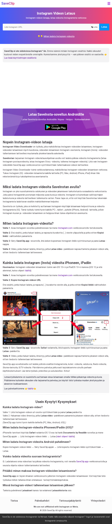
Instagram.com (65, 228)
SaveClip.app (82, 461)
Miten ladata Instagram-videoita (59, 36)
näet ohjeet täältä (65, 436)
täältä (28, 270)
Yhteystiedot (98, 500)
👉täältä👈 (30, 388)
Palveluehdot (42, 500)
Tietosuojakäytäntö (70, 500)
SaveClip (8, 3)
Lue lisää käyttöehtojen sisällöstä (20, 58)
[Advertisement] (56, 88)
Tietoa (14, 500)
